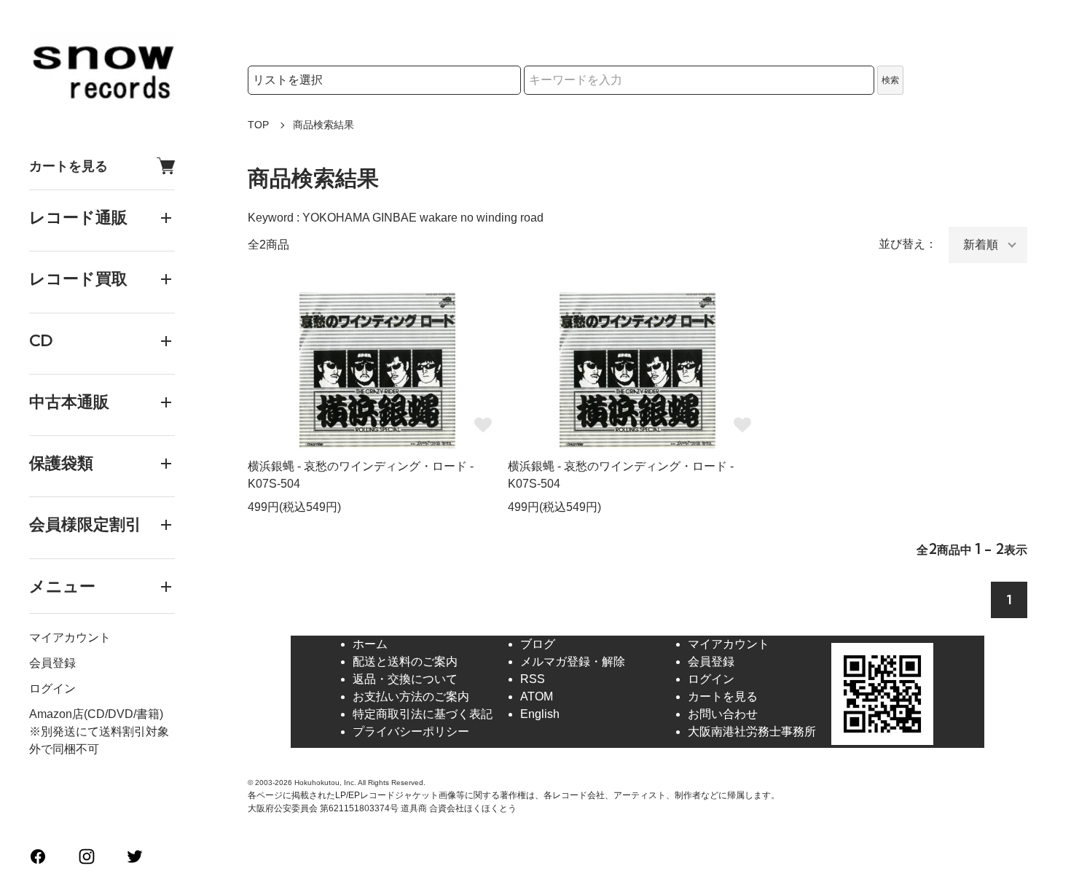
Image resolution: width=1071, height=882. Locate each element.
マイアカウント (70, 637)
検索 (890, 80)
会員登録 (52, 663)
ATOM (536, 696)
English (540, 714)
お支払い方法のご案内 (411, 696)
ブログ (537, 644)
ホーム (370, 644)
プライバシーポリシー (411, 731)
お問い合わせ (723, 714)
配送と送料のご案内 (405, 661)
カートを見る (68, 165)
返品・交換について (405, 679)
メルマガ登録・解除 (572, 661)
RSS (532, 679)
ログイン (52, 688)
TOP (258, 124)
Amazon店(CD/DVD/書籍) (96, 714)
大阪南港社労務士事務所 (752, 731)
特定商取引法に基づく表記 (423, 714)
